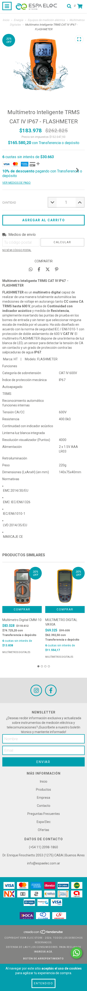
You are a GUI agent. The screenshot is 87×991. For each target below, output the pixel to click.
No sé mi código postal (16, 250)
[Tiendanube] (43, 933)
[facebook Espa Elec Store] (51, 690)
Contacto (43, 806)
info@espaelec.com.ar (43, 863)
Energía (18, 20)
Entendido (43, 983)
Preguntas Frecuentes (43, 814)
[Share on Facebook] (38, 269)
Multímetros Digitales (16, 652)
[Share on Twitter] (47, 269)
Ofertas (43, 830)
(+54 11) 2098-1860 (43, 847)
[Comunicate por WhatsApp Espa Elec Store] (76, 953)
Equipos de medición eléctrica (46, 20)
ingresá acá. (43, 951)
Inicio (6, 20)
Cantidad (9, 202)
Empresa (43, 797)
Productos (43, 789)
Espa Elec (44, 822)
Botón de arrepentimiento (43, 958)
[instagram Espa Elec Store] (36, 690)
